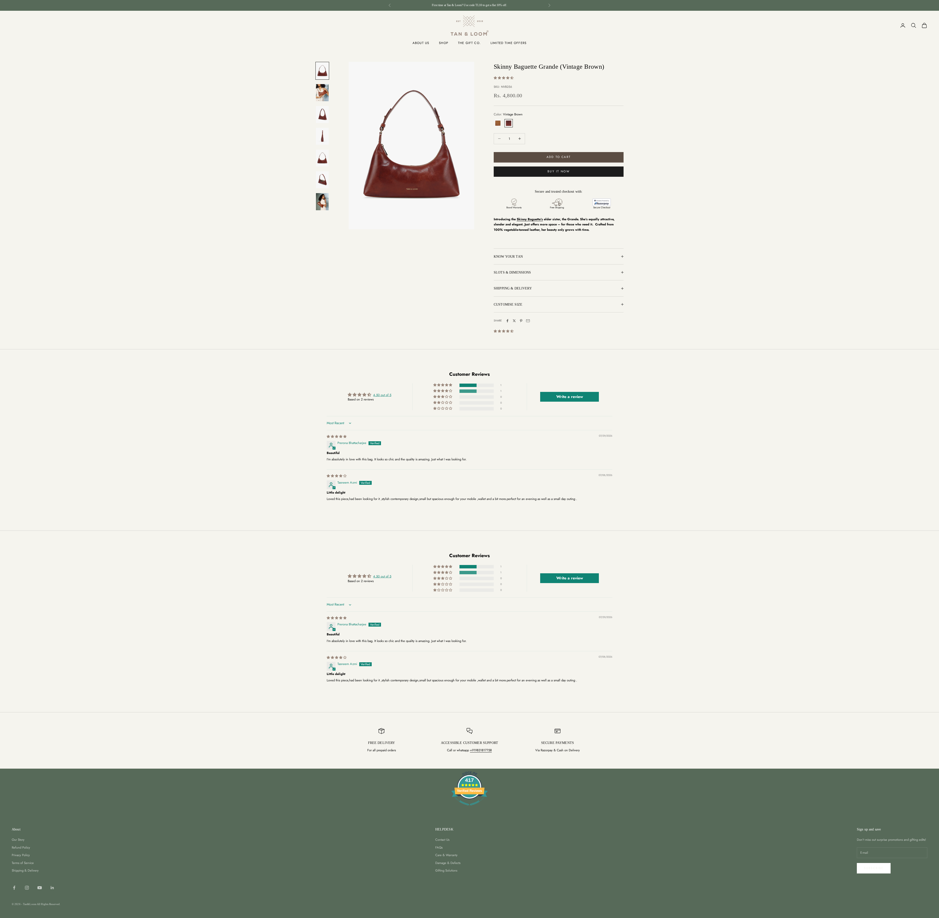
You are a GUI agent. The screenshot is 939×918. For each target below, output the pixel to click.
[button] (504, 78)
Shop (443, 43)
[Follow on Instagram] (26, 887)
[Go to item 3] (322, 114)
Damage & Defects (447, 863)
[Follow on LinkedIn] (52, 887)
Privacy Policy (21, 855)
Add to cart (559, 157)
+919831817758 (481, 750)
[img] (337, 436)
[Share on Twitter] (514, 321)
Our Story (18, 839)
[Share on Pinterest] (521, 321)
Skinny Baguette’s (530, 219)
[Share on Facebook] (507, 321)
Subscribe (873, 868)
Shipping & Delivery (25, 870)
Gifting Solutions (446, 870)
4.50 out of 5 (382, 395)
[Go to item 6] (322, 180)
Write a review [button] (569, 396)
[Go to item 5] (322, 158)
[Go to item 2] (322, 92)
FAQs (439, 847)
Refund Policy (21, 847)
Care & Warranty (446, 855)
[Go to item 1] (322, 71)
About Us (421, 43)
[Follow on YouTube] (39, 887)
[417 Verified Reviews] (469, 808)
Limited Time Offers (508, 43)
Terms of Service (23, 863)
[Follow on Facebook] (14, 887)
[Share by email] (528, 321)
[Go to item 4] (322, 136)
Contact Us (442, 839)
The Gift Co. (469, 43)
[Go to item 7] (322, 201)
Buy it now (559, 171)
